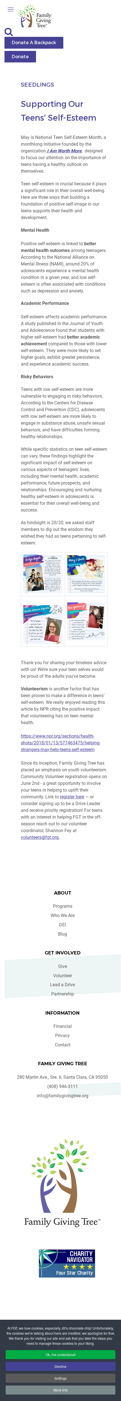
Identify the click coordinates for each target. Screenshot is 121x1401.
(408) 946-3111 (62, 1086)
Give (62, 966)
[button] (11, 9)
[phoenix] (62, 1183)
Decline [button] (60, 1366)
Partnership (62, 994)
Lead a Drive (62, 984)
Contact (62, 1045)
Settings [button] (60, 1378)
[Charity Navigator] (67, 1263)
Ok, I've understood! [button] (61, 1354)
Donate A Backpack (34, 42)
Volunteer (62, 975)
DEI (62, 924)
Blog (62, 934)
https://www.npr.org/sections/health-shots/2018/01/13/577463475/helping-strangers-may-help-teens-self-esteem (60, 742)
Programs (62, 906)
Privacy (62, 1035)
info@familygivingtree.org (62, 1095)
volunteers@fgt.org (40, 837)
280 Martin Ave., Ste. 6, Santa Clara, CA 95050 (62, 1077)
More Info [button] (60, 1390)
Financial (62, 1026)
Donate (20, 56)
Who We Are (63, 915)
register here (72, 796)
